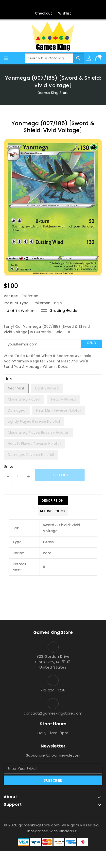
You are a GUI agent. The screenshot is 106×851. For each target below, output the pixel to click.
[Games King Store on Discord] (62, 5)
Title (8, 378)
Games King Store (53, 92)
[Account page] (89, 58)
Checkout (43, 13)
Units (8, 466)
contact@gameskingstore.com (53, 713)
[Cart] (99, 58)
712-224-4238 (52, 690)
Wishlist (64, 13)
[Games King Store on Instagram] (53, 5)
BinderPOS (69, 831)
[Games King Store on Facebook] (43, 5)
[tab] (53, 500)
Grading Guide (64, 310)
